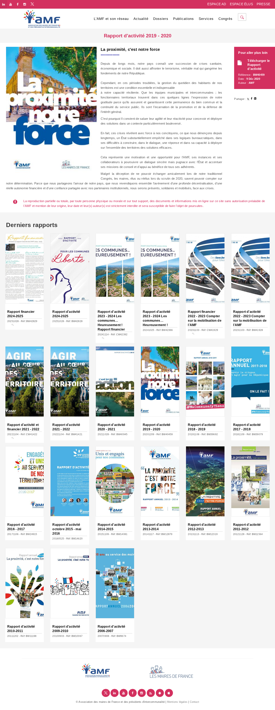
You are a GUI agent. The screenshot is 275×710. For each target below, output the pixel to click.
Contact (194, 701)
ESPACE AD (216, 4)
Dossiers (160, 19)
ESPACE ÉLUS (241, 4)
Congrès (225, 19)
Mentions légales (177, 701)
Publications (183, 19)
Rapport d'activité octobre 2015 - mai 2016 (66, 529)
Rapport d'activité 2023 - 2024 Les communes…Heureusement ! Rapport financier (111, 320)
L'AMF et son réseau (111, 19)
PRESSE (263, 4)
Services (206, 19)
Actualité (140, 19)
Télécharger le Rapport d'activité (258, 65)
